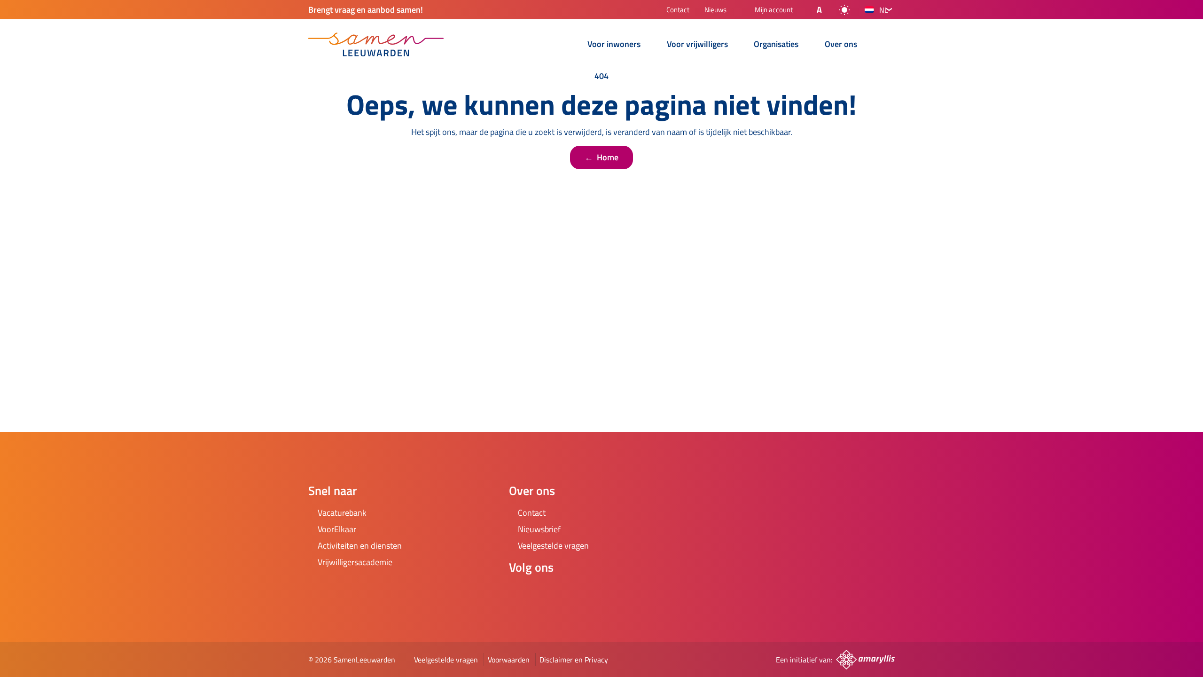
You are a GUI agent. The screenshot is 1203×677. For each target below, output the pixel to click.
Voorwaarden (509, 659)
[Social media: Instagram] (546, 592)
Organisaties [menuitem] (776, 44)
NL (883, 10)
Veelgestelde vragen (446, 659)
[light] (844, 10)
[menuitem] (567, 45)
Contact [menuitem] (677, 10)
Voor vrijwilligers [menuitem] (697, 44)
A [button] (819, 9)
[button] (811, 9)
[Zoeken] (887, 45)
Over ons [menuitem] (841, 44)
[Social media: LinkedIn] (573, 592)
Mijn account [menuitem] (774, 10)
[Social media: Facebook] (520, 592)
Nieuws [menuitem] (715, 10)
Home (601, 157)
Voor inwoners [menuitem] (614, 44)
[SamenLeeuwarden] (376, 44)
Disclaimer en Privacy (573, 659)
